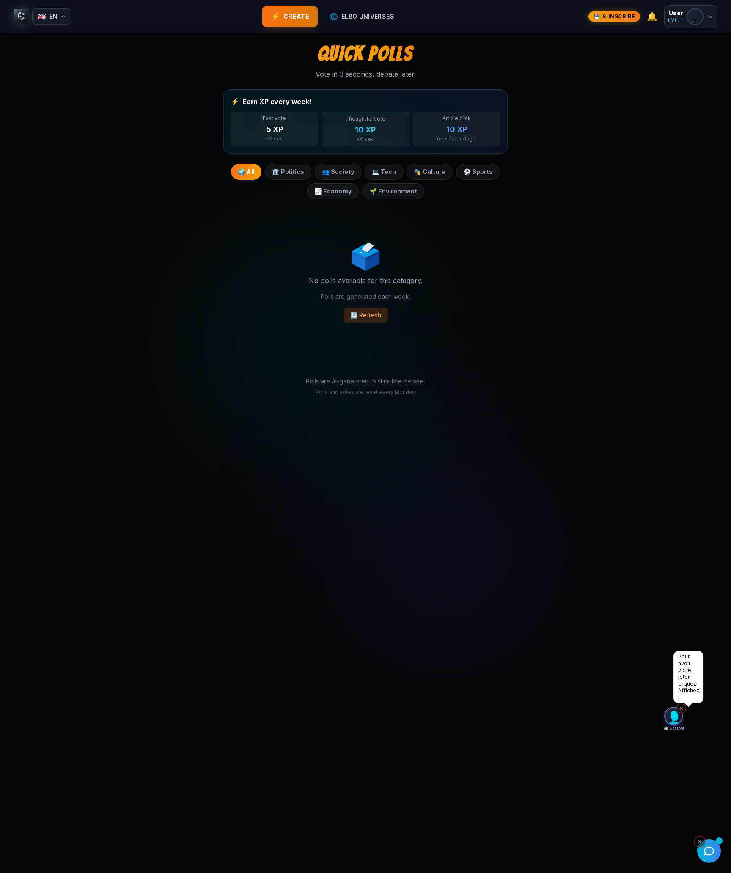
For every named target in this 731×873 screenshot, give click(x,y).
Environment (393, 191)
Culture (429, 171)
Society (338, 171)
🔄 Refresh (365, 315)
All (246, 171)
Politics (288, 171)
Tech (384, 171)
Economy (333, 191)
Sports (478, 171)
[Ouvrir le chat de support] (709, 851)
